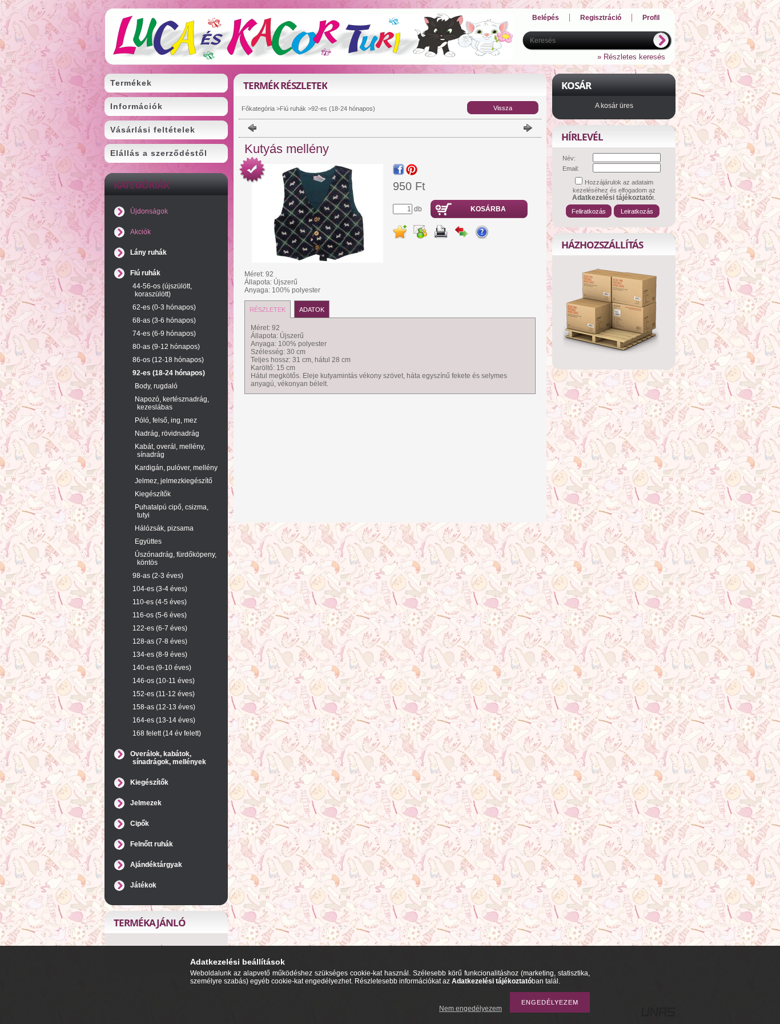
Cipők (139, 824)
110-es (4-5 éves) (159, 602)
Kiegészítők (153, 494)
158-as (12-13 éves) (163, 707)
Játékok (143, 885)
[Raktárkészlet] (252, 170)
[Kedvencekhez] (400, 232)
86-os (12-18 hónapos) (168, 360)
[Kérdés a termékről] (482, 232)
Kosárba (488, 209)
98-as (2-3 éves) (157, 576)
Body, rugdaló (156, 386)
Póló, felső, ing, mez (166, 420)
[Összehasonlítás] (461, 232)
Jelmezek (146, 803)
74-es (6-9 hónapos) (164, 334)
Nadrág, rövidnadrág (167, 433)
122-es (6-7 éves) (159, 628)
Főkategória (258, 108)
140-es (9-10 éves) (161, 668)
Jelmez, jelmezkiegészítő (173, 481)
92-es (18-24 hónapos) (168, 373)
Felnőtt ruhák (151, 844)
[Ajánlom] (420, 232)
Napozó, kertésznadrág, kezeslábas (172, 403)
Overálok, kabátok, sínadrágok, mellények (168, 758)
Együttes (148, 541)
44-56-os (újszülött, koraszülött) (162, 290)
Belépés (545, 18)
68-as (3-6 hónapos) (164, 320)
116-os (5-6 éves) (159, 615)
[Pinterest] (411, 169)
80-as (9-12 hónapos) (166, 347)
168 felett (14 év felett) (166, 733)
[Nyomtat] (441, 232)
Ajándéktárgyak (156, 865)
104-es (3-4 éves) (159, 589)
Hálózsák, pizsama (164, 528)
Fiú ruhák (145, 273)
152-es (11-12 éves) (163, 694)
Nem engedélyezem (470, 1009)
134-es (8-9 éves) (159, 654)
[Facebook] (398, 169)
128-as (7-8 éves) (159, 641)
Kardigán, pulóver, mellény (176, 468)
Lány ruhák (148, 252)
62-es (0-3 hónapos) (164, 307)
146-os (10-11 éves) (163, 681)
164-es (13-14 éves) (163, 720)
